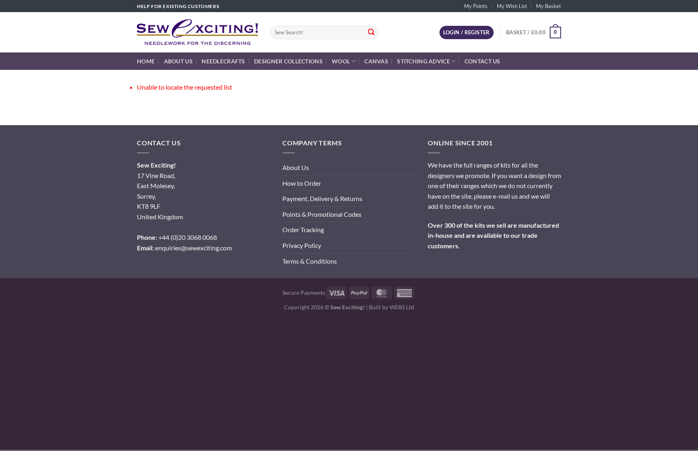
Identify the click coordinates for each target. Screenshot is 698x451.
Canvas (376, 61)
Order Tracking (303, 229)
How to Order (301, 183)
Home (146, 61)
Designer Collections (288, 61)
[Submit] (371, 33)
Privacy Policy (301, 245)
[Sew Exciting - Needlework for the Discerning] (197, 32)
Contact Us (482, 61)
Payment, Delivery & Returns (322, 198)
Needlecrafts (223, 61)
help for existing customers (178, 6)
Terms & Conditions (309, 261)
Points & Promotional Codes (322, 214)
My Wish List (512, 6)
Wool (341, 61)
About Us (178, 61)
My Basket (548, 6)
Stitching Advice (423, 61)
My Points (476, 6)
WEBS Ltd (401, 307)
